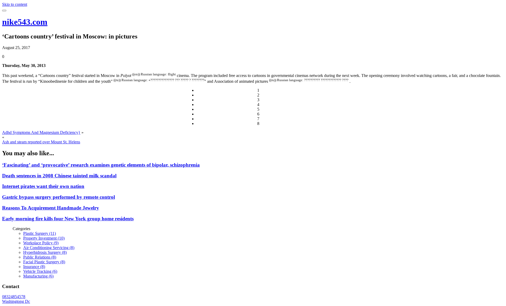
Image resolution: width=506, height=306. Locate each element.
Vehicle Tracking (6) (40, 271)
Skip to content (14, 4)
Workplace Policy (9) (41, 243)
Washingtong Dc (16, 301)
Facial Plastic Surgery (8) (44, 262)
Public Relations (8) (39, 257)
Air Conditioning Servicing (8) (48, 247)
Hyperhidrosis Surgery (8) (45, 252)
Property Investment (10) (44, 238)
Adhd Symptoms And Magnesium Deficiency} (41, 132)
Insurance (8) (34, 266)
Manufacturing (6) (38, 276)
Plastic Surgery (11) (39, 233)
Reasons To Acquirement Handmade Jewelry (50, 208)
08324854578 (13, 296)
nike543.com (24, 22)
